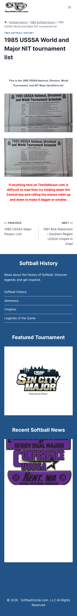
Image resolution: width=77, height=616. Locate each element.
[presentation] (38, 462)
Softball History (15, 292)
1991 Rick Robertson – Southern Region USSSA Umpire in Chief (58, 233)
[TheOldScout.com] (16, 7)
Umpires (10, 309)
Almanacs (11, 301)
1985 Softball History (19, 33)
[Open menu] (69, 7)
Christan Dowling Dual (31, 498)
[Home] (5, 22)
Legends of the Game (20, 318)
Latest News (18, 492)
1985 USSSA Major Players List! (18, 228)
